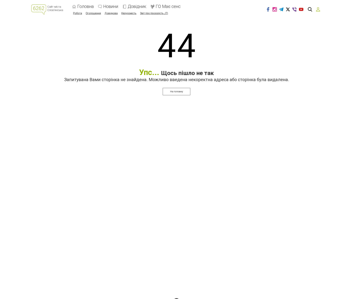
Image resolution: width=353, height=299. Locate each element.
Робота (77, 13)
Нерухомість (128, 13)
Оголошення (93, 13)
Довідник (137, 6)
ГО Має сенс (168, 6)
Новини (110, 6)
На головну (176, 91)
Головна (85, 6)
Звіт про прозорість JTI (154, 13)
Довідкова (111, 13)
